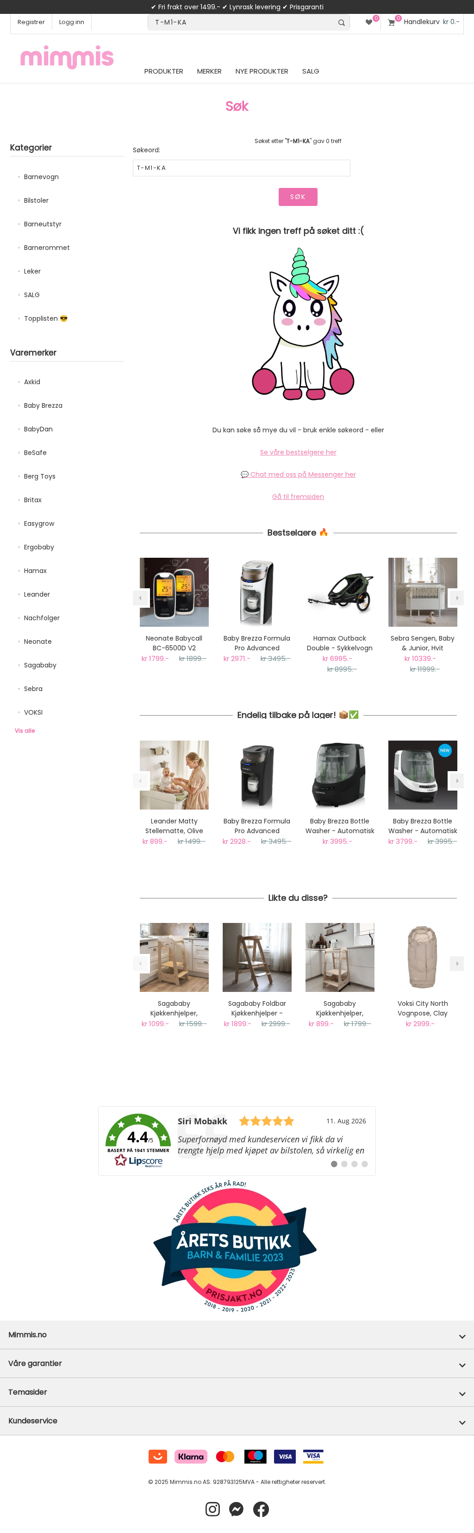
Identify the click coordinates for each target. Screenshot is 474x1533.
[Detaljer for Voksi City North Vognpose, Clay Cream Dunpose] (422, 957)
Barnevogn (41, 176)
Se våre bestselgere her (298, 452)
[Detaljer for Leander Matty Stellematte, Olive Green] (174, 775)
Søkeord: (146, 150)
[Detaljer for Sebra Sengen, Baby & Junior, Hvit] (422, 592)
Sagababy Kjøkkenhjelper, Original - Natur (174, 1008)
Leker (32, 271)
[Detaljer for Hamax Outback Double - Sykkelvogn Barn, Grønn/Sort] (340, 592)
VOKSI (33, 712)
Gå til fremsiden (298, 496)
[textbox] (240, 22)
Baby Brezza (43, 405)
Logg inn (71, 22)
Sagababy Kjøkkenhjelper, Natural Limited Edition (340, 1008)
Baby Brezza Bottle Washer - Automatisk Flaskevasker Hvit (422, 826)
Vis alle (25, 731)
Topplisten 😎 (46, 318)
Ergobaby (39, 547)
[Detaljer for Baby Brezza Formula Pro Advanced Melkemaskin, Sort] (257, 775)
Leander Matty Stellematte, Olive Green (174, 826)
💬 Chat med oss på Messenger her (298, 474)
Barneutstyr (43, 224)
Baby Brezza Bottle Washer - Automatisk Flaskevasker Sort (340, 826)
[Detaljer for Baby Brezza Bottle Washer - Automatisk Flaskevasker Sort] (340, 775)
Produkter (163, 71)
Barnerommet (47, 247)
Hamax (35, 570)
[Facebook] (261, 1509)
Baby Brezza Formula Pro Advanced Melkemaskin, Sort (257, 826)
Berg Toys (40, 476)
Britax (33, 500)
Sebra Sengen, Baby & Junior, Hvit (423, 643)
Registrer (31, 22)
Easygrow (39, 523)
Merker (209, 71)
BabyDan (38, 429)
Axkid (32, 381)
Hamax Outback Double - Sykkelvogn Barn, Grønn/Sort (340, 643)
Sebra (33, 688)
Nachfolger (42, 618)
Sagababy (40, 665)
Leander (37, 594)
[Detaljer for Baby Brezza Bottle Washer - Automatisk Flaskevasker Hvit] (422, 775)
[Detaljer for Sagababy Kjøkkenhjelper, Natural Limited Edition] (340, 957)
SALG (32, 294)
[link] (237, 1141)
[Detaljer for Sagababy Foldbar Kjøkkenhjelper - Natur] (257, 957)
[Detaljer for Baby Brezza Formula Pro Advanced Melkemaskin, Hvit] (257, 592)
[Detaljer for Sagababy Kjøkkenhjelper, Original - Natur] (174, 957)
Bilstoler (36, 200)
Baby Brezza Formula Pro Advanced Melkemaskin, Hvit (257, 643)
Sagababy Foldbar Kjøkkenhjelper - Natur (257, 1008)
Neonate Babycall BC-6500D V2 (174, 643)
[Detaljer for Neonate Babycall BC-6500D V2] (174, 592)
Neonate (38, 641)
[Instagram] (213, 1509)
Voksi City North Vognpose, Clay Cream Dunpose (422, 1008)
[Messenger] (236, 1509)
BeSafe (35, 452)
